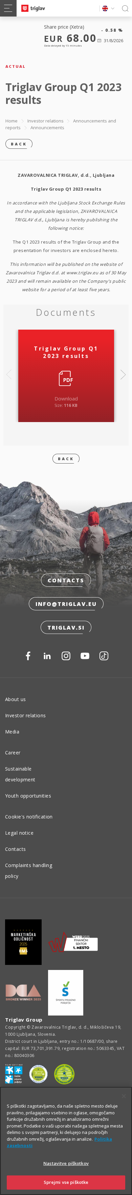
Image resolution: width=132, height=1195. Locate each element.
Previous (8, 374)
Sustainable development (20, 774)
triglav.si (66, 627)
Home (11, 121)
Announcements (47, 127)
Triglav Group (24, 1019)
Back (19, 143)
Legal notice (19, 833)
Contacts (66, 580)
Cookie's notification (29, 816)
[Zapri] (123, 1096)
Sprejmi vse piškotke (66, 1182)
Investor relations (45, 121)
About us (15, 699)
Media (12, 731)
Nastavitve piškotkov (66, 1163)
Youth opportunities (28, 796)
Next (123, 374)
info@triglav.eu (66, 604)
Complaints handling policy (28, 870)
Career (13, 752)
